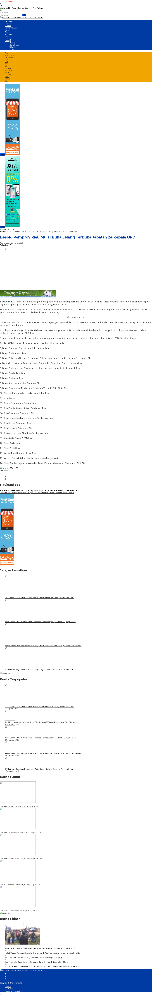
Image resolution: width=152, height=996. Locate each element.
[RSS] (5, 479)
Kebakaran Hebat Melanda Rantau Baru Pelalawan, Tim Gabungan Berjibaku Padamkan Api (42, 967)
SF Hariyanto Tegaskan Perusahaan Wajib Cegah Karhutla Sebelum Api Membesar (39, 670)
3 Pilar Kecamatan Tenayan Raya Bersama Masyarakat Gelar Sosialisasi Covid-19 (37, 493)
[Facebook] (5, 475)
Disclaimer (9, 989)
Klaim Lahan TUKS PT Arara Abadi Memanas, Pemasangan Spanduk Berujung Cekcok (40, 622)
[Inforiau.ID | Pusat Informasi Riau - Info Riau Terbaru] (21, 8)
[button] (24, 15)
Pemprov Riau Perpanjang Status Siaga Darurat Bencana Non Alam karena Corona (38, 490)
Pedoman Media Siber (14, 991)
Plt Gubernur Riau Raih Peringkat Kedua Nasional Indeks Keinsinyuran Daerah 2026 (39, 598)
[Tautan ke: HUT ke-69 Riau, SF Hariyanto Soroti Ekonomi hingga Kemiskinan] (18, 828)
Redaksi (8, 987)
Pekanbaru (4, 245)
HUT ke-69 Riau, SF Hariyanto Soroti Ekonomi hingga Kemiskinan (27, 830)
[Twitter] (5, 477)
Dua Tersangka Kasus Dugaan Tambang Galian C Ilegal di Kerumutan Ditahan (37, 962)
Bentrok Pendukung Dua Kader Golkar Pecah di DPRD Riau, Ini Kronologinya (32, 909)
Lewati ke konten (6, 1)
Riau (12, 245)
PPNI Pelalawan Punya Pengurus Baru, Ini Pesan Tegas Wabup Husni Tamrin (32, 883)
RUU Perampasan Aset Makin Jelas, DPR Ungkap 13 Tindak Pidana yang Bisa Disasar (40, 722)
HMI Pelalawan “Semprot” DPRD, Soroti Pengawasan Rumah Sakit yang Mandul (33, 856)
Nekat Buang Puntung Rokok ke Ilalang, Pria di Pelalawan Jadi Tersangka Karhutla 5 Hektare (43, 646)
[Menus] (1, 3)
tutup (2, 155)
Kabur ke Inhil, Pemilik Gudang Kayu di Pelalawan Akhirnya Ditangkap (33, 957)
